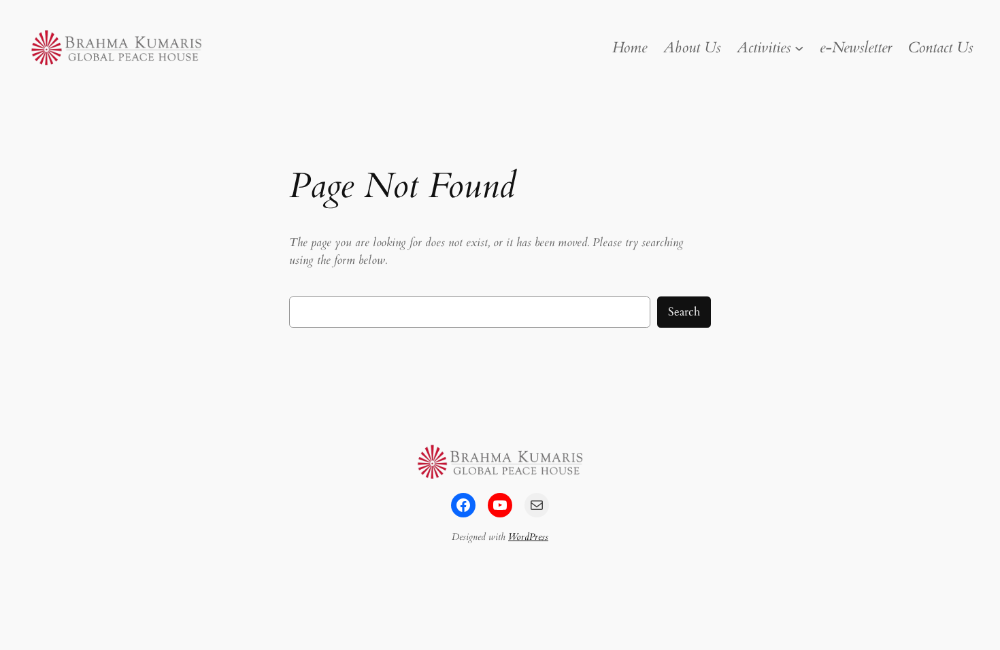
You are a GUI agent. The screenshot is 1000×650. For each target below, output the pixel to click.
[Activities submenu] (799, 47)
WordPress (528, 536)
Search (684, 312)
